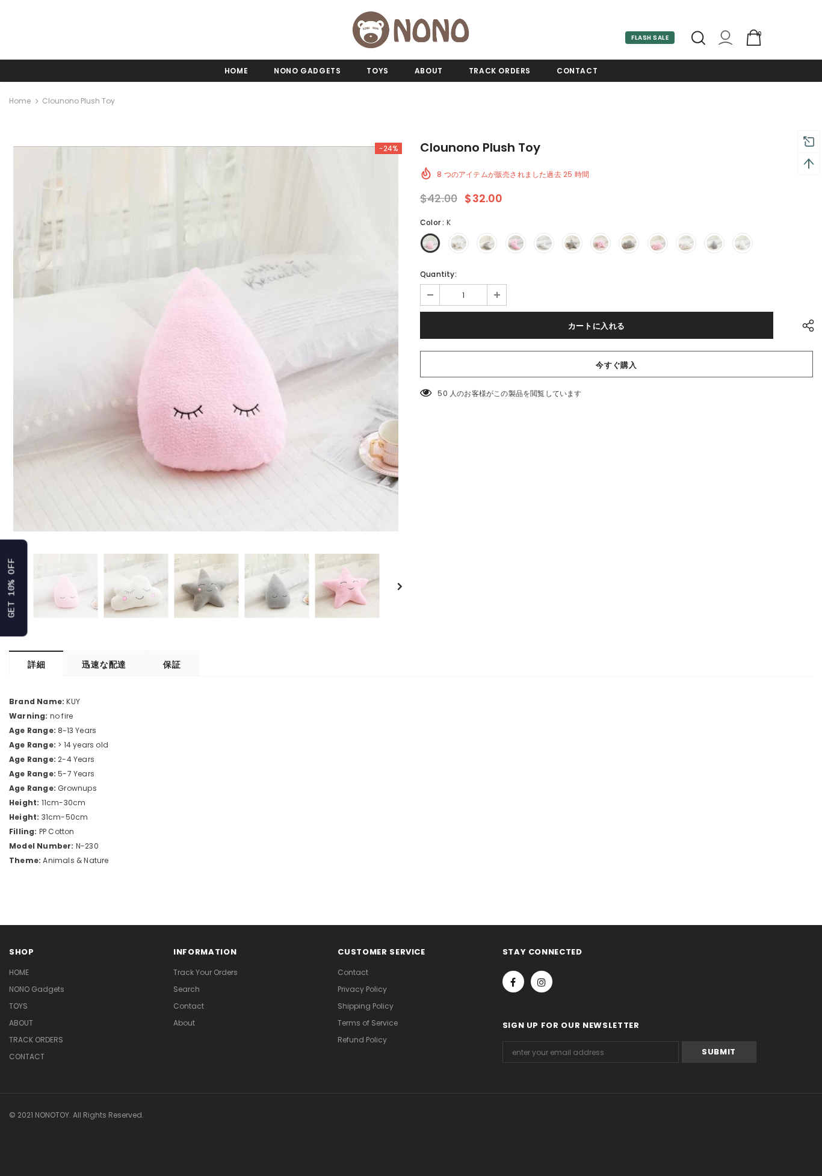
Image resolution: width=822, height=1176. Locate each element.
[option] (205, 338)
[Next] (391, 585)
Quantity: (438, 274)
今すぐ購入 (616, 365)
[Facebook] (513, 981)
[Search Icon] (698, 38)
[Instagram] (541, 981)
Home (20, 101)
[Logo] (411, 30)
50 (442, 393)
